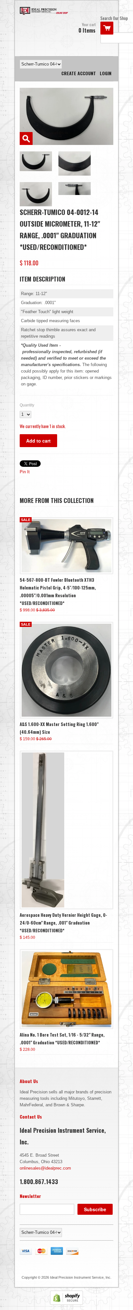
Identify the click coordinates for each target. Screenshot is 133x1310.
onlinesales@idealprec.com (45, 1168)
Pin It (25, 471)
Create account (78, 73)
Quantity (27, 405)
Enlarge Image (26, 138)
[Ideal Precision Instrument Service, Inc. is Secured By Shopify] (66, 1303)
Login (105, 73)
